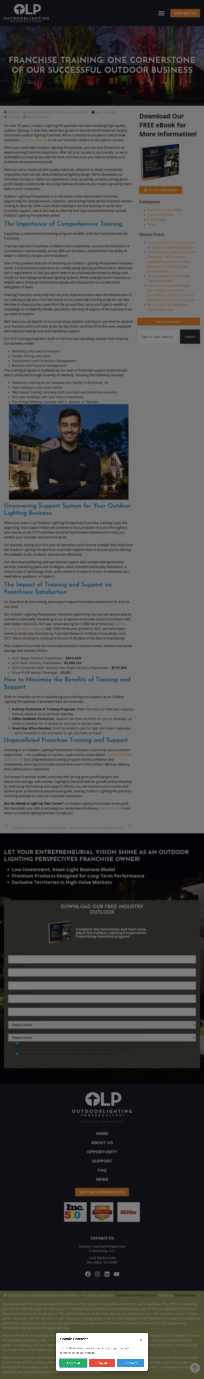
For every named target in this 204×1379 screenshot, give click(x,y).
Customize (130, 1363)
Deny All (102, 1363)
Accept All (73, 1363)
